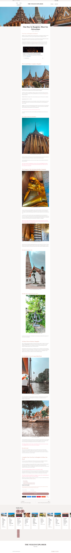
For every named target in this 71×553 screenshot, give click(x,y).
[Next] (22, 511)
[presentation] (4, 515)
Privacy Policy (35, 546)
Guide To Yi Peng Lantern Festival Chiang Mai (44, 502)
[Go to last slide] (18, 511)
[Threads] (17, 0)
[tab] (18, 530)
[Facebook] (13, 0)
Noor (3, 526)
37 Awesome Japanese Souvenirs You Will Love (27, 521)
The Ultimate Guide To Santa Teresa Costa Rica (3, 521)
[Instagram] (14, 0)
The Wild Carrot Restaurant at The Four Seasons (19, 521)
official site (45, 93)
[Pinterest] (19, 0)
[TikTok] (16, 0)
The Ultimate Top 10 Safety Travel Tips (11, 521)
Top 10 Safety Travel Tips (32, 478)
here (22, 102)
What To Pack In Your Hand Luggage (26, 502)
